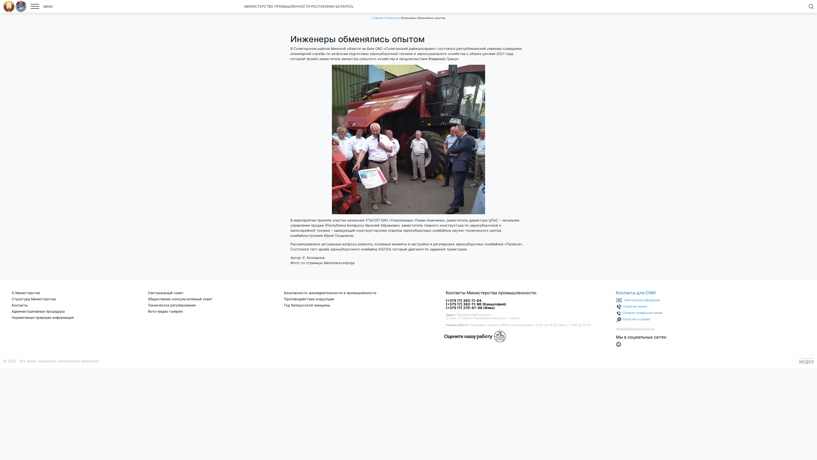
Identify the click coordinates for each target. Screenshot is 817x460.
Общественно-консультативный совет (180, 299)
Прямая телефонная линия (642, 312)
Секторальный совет (166, 293)
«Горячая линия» (635, 306)
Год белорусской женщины (307, 305)
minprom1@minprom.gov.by (635, 329)
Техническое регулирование (172, 305)
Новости (392, 18)
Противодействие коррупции (309, 299)
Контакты (20, 305)
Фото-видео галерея (165, 311)
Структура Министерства (34, 299)
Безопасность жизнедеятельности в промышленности (330, 293)
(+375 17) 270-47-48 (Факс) (470, 308)
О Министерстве (26, 293)
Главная (377, 18)
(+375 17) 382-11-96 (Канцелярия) (476, 304)
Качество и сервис (637, 319)
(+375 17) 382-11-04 (463, 300)
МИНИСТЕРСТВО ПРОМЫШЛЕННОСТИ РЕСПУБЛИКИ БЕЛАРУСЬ (298, 6)
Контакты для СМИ (636, 292)
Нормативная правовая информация (43, 317)
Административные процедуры (38, 311)
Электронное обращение (642, 300)
